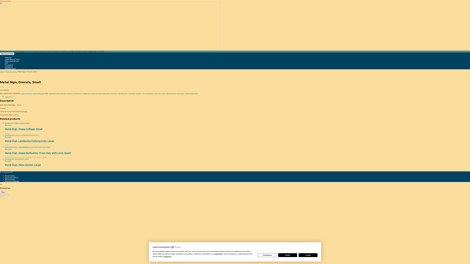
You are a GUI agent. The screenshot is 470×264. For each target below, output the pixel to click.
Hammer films (96, 93)
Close (3, 192)
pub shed (131, 93)
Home (2, 72)
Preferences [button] (167, 256)
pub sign (138, 93)
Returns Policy (10, 179)
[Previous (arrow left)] (1, 196)
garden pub (86, 93)
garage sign (77, 93)
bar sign (63, 93)
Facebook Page (10, 68)
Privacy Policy (10, 175)
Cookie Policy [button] (218, 254)
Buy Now (8, 125)
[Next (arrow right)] (3, 196)
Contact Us (9, 66)
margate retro (123, 93)
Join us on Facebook (12, 181)
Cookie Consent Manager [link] (161, 247)
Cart (6, 63)
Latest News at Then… (12, 59)
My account (9, 65)
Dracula (70, 93)
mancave (113, 93)
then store (180, 93)
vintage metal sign (191, 93)
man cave (105, 93)
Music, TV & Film (26, 93)
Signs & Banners (11, 72)
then (163, 93)
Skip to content (5, 1)
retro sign (157, 93)
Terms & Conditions (11, 177)
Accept (308, 255)
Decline (287, 255)
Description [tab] (9, 97)
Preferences (267, 255)
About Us (8, 57)
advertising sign (54, 93)
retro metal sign (148, 93)
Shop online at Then (12, 61)
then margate (171, 93)
